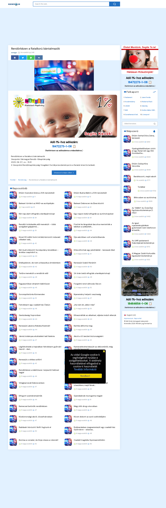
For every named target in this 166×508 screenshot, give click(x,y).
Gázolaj (145, 106)
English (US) (131, 315)
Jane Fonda (146, 97)
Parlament (128, 97)
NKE (126, 110)
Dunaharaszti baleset (133, 114)
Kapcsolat (137, 318)
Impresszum (128, 318)
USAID (127, 106)
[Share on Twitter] (23, 57)
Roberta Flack (147, 102)
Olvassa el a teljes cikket (63, 173)
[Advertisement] (83, 26)
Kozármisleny (130, 102)
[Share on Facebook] (15, 57)
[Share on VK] (39, 57)
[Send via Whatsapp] (31, 57)
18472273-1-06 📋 (64, 146)
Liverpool (145, 114)
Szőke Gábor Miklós (149, 110)
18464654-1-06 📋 (140, 303)
